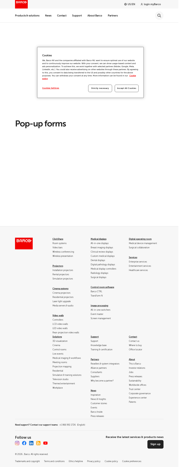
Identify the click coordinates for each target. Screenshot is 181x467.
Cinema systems (60, 288)
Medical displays (98, 239)
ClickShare (57, 239)
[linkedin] (31, 443)
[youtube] (45, 443)
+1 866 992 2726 (72, 425)
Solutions (57, 337)
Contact (61, 15)
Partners (113, 15)
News (48, 15)
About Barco (94, 15)
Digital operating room (140, 239)
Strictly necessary (100, 88)
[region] (90, 72)
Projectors (57, 266)
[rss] (38, 443)
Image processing (99, 305)
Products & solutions (27, 15)
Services (133, 257)
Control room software (102, 287)
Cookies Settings (50, 88)
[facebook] (24, 443)
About (132, 359)
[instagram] (17, 443)
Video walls (58, 315)
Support (77, 15)
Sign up (155, 444)
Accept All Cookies (126, 88)
